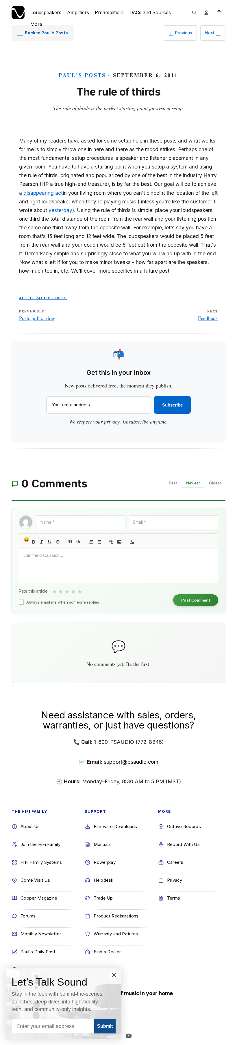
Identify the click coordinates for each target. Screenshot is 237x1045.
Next (209, 32)
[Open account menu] (206, 12)
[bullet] (99, 541)
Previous (183, 32)
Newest (193, 483)
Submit (105, 1026)
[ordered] (91, 541)
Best (173, 483)
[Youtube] (128, 1035)
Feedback (208, 315)
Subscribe (172, 404)
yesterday (60, 210)
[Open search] (194, 12)
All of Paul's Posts (43, 298)
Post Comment (195, 600)
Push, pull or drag (37, 315)
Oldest (215, 483)
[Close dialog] (114, 975)
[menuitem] (36, 24)
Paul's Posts (82, 75)
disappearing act (43, 193)
